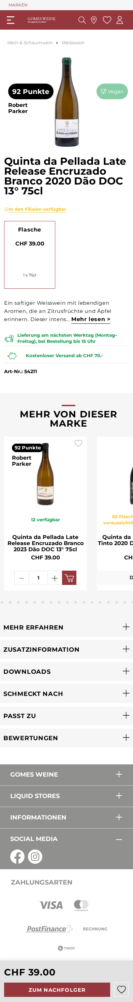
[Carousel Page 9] (59, 602)
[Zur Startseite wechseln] (42, 20)
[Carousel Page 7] (43, 602)
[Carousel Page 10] (67, 602)
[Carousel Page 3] (10, 602)
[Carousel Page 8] (51, 602)
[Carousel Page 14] (100, 602)
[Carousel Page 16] (116, 602)
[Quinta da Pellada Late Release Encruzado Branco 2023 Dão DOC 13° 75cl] (45, 472)
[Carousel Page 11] (75, 602)
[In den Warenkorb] (69, 578)
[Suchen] (82, 20)
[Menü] (10, 20)
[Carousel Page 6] (34, 602)
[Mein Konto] (119, 20)
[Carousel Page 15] (108, 602)
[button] (66, 627)
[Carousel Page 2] (2, 602)
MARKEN (18, 4)
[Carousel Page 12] (84, 602)
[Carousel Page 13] (92, 602)
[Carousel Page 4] (18, 602)
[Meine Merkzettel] (106, 20)
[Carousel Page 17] (124, 602)
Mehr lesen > (90, 319)
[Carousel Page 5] (26, 602)
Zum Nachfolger (57, 990)
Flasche (29, 229)
